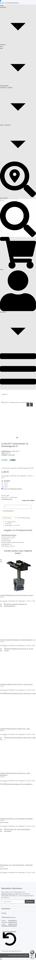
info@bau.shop (12, 924)
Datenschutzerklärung (7, 894)
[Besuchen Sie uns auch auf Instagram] (2, 948)
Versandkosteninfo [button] (6, 499)
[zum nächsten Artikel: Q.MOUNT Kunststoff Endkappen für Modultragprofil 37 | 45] (12, 395)
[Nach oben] (0, 959)
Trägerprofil (11, 455)
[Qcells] (12, 460)
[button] (6, 908)
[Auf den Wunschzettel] (31, 404)
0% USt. (6, 476)
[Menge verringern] (2, 507)
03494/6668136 (12, 922)
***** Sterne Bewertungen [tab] (22, 518)
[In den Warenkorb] (2, 400)
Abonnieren (29, 901)
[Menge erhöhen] (33, 507)
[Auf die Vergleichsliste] (28, 404)
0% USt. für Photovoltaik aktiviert (9, 3)
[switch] (0, 0)
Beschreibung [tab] (7, 518)
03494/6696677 (12, 920)
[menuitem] (1, 5)
